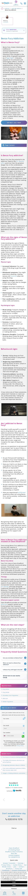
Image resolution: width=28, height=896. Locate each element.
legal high (9, 58)
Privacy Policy (20, 745)
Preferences (14, 888)
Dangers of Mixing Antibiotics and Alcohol (14, 773)
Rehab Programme (8, 701)
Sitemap (20, 863)
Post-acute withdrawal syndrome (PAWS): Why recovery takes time (14, 769)
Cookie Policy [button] (6, 878)
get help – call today (14, 122)
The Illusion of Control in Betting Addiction (14, 757)
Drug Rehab (6, 692)
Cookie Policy (17, 865)
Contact (21, 867)
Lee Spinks (5, 22)
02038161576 (15, 857)
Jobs (14, 867)
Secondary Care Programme (10, 695)
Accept (14, 882)
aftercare (4, 604)
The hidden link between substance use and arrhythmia (13, 761)
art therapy (5, 586)
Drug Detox (6, 689)
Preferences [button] (12, 880)
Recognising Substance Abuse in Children (14, 765)
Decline (14, 885)
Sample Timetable (9, 863)
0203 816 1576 (15, 819)
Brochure (9, 868)
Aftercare (5, 698)
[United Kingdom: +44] (5, 736)
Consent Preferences (19, 870)
